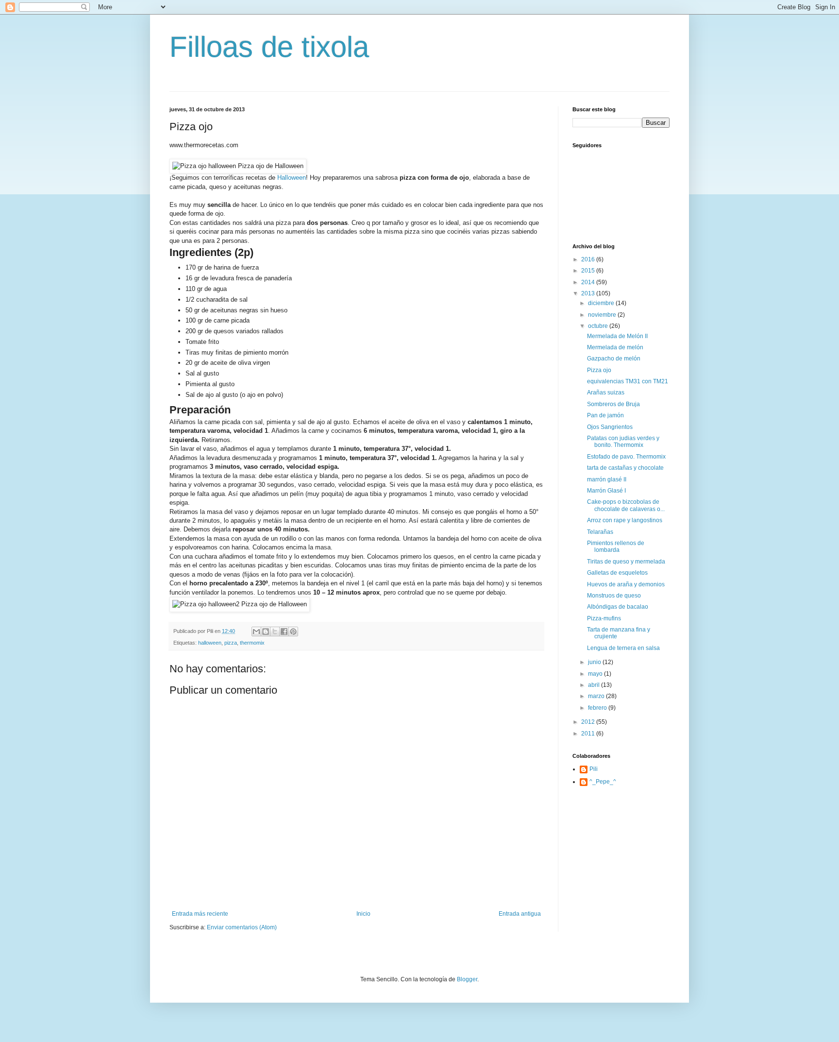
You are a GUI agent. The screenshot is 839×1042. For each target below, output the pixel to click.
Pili (593, 769)
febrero (598, 707)
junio (595, 662)
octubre (598, 326)
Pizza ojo (599, 370)
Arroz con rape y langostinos (624, 520)
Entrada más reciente (200, 913)
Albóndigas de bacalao (617, 606)
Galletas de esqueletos (617, 572)
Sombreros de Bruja (613, 404)
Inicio (363, 913)
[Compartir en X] (275, 631)
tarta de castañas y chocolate (625, 467)
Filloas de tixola (269, 47)
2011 (588, 733)
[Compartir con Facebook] (284, 631)
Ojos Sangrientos (610, 427)
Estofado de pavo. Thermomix (626, 456)
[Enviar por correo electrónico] (256, 631)
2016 (588, 259)
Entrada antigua (520, 913)
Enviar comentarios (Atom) (242, 927)
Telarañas (600, 532)
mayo (596, 673)
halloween (209, 643)
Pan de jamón (605, 415)
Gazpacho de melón (613, 358)
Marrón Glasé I (606, 490)
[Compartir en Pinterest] (293, 631)
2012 (588, 721)
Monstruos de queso (614, 595)
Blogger (467, 979)
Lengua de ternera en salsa (623, 648)
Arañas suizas (605, 392)
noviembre (603, 314)
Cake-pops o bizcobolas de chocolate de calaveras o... (626, 505)
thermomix (252, 643)
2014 (588, 282)
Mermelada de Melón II (617, 336)
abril (594, 685)
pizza (230, 643)
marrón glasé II (606, 479)
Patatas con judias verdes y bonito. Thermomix (623, 441)
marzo (597, 696)
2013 (588, 293)
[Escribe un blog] (265, 631)
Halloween (291, 177)
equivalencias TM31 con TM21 (627, 381)
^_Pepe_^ (602, 781)
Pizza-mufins (604, 618)
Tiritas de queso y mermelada (626, 561)
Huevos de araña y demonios (626, 584)
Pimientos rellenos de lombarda (615, 546)
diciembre (602, 303)
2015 (588, 270)
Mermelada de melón (615, 347)
